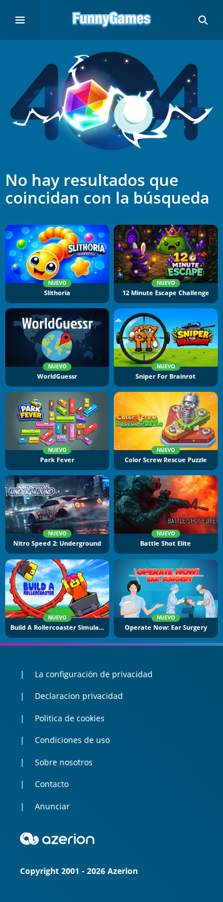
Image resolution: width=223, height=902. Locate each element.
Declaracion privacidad (79, 695)
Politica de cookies (70, 718)
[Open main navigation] (20, 20)
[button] (203, 20)
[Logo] (111, 20)
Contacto (52, 783)
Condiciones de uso (72, 739)
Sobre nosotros (64, 762)
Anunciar (52, 806)
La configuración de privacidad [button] (94, 674)
